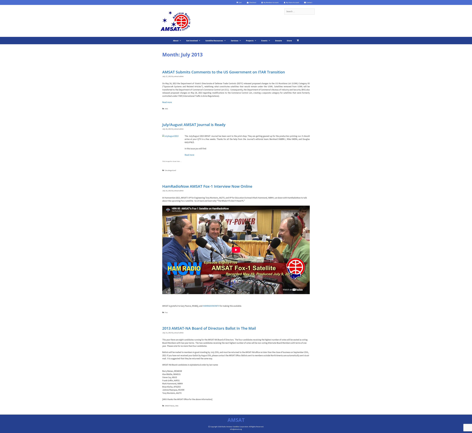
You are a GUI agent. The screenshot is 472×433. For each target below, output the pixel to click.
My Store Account (292, 2)
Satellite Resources (214, 40)
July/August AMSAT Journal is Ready (193, 124)
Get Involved (192, 40)
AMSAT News (169, 406)
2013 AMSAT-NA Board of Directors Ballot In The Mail (209, 328)
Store (289, 40)
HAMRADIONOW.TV (211, 306)
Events (264, 40)
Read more (167, 102)
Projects (250, 40)
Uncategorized (170, 170)
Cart (240, 2)
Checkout (252, 2)
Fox (166, 312)
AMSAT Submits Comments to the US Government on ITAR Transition (223, 71)
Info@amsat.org (236, 429)
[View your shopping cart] (297, 40)
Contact (309, 2)
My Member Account (271, 2)
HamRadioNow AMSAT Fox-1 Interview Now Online (207, 186)
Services (234, 40)
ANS (166, 109)
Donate (278, 40)
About (175, 40)
